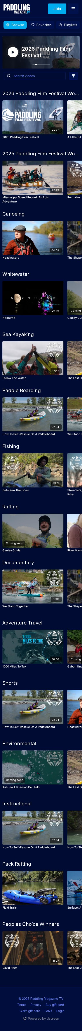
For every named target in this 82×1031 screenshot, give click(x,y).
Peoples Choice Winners (30, 924)
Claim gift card (30, 1011)
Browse (17, 25)
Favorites (44, 25)
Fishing (10, 446)
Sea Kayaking (18, 334)
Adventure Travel (22, 623)
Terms (21, 1005)
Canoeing (13, 214)
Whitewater (15, 274)
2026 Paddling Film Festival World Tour (41, 93)
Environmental (19, 743)
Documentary (18, 562)
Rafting (10, 506)
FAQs (48, 1011)
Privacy (36, 1005)
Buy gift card (55, 1005)
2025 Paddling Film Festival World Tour (41, 153)
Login (60, 1011)
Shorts (10, 683)
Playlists (70, 25)
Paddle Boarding (21, 390)
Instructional (17, 803)
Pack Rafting (16, 864)
